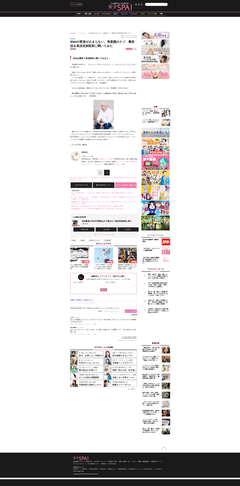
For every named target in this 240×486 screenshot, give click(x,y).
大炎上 (118, 164)
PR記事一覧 (88, 461)
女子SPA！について (99, 461)
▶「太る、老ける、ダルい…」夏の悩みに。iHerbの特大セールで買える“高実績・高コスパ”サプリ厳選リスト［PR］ (103, 178)
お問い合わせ (112, 463)
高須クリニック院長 (106, 159)
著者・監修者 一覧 (124, 461)
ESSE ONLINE (93, 469)
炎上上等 (98, 164)
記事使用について (156, 461)
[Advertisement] (120, 23)
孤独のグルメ (112, 469)
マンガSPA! (157, 469)
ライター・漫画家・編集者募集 (140, 461)
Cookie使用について (93, 463)
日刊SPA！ (76, 469)
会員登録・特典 (112, 461)
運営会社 (103, 463)
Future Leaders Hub (78, 471)
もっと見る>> (131, 389)
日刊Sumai (103, 469)
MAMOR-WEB (122, 469)
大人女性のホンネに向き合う (120, 3)
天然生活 (84, 469)
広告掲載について (78, 461)
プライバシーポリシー (79, 463)
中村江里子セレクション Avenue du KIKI (140, 469)
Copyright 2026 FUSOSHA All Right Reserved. (85, 474)
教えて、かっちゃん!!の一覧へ (104, 234)
